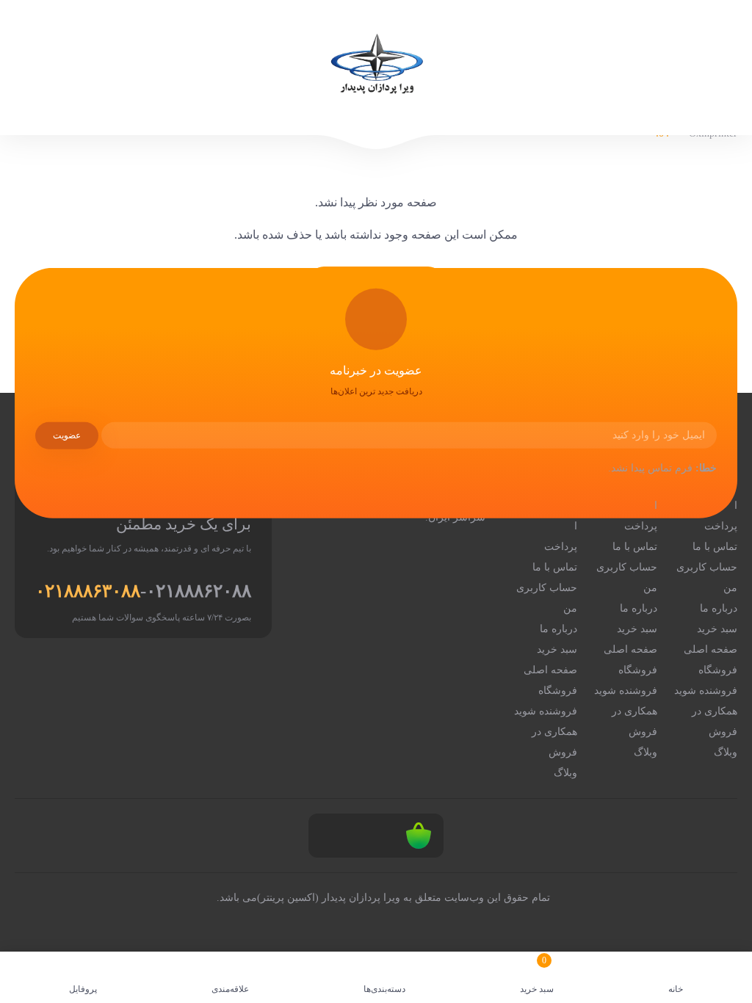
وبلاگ (725, 752)
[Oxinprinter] (376, 67)
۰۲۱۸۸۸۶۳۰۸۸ (87, 591)
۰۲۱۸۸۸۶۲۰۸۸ (198, 591)
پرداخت (720, 526)
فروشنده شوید (705, 690)
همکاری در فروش (714, 721)
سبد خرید (717, 628)
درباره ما (718, 608)
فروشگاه (717, 670)
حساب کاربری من (706, 577)
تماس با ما (715, 546)
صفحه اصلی (710, 649)
